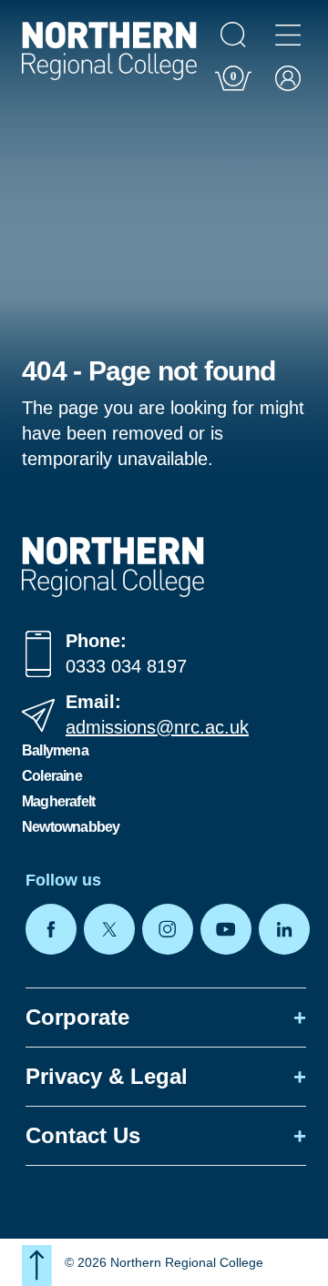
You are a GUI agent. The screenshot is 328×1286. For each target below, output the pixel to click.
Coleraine (52, 776)
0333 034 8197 (126, 666)
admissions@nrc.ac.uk (157, 727)
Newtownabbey (70, 827)
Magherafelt (58, 801)
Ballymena (55, 750)
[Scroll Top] (37, 1265)
